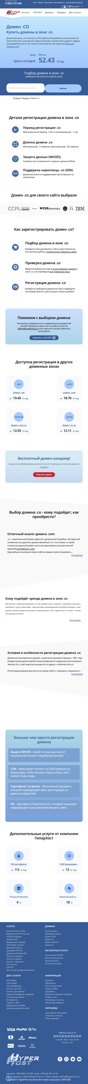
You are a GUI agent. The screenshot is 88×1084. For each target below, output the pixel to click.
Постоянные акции (53, 986)
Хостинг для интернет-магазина (20, 970)
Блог (35, 2)
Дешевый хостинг (14, 947)
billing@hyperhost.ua (28, 328)
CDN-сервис (11, 983)
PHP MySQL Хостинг (15, 945)
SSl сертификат (19, 864)
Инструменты (59, 2)
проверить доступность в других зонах (44, 76)
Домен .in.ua (69, 425)
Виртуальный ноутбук (15, 1005)
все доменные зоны (60, 271)
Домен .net (18, 392)
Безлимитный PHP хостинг (18, 933)
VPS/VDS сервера (13, 936)
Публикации (50, 983)
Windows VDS (12, 939)
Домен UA (49, 939)
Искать (63, 88)
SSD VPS (10, 967)
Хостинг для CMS (13, 988)
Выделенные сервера (15, 942)
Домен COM (50, 936)
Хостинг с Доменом (14, 961)
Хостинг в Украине (14, 956)
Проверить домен (53, 933)
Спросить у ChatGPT (42, 338)
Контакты (49, 980)
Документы (50, 991)
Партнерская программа (56, 1012)
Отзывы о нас (51, 997)
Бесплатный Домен (53, 963)
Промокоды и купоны (54, 999)
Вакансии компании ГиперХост (58, 994)
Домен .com (69, 392)
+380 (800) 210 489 (24, 1073)
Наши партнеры (52, 1018)
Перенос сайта (13, 1002)
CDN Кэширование (69, 864)
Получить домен (44, 474)
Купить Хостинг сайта (15, 931)
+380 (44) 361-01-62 (49, 1073)
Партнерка (48, 2)
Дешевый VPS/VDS (14, 950)
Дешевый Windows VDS (16, 953)
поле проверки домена (64, 268)
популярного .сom (25, 548)
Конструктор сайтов (15, 997)
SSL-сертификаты (13, 986)
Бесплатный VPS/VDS (54, 955)
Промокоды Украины (74, 2)
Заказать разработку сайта (18, 1008)
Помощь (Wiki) (51, 988)
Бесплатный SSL (52, 960)
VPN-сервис (11, 980)
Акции (40, 2)
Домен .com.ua (19, 425)
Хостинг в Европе (14, 959)
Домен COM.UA (51, 942)
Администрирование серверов (20, 994)
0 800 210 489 (13, 3)
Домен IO (49, 945)
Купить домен (51, 931)
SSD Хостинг (11, 964)
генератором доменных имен (61, 251)
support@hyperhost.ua (33, 1076)
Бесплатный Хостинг (54, 958)
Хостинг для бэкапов (15, 991)
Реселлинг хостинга (54, 1015)
